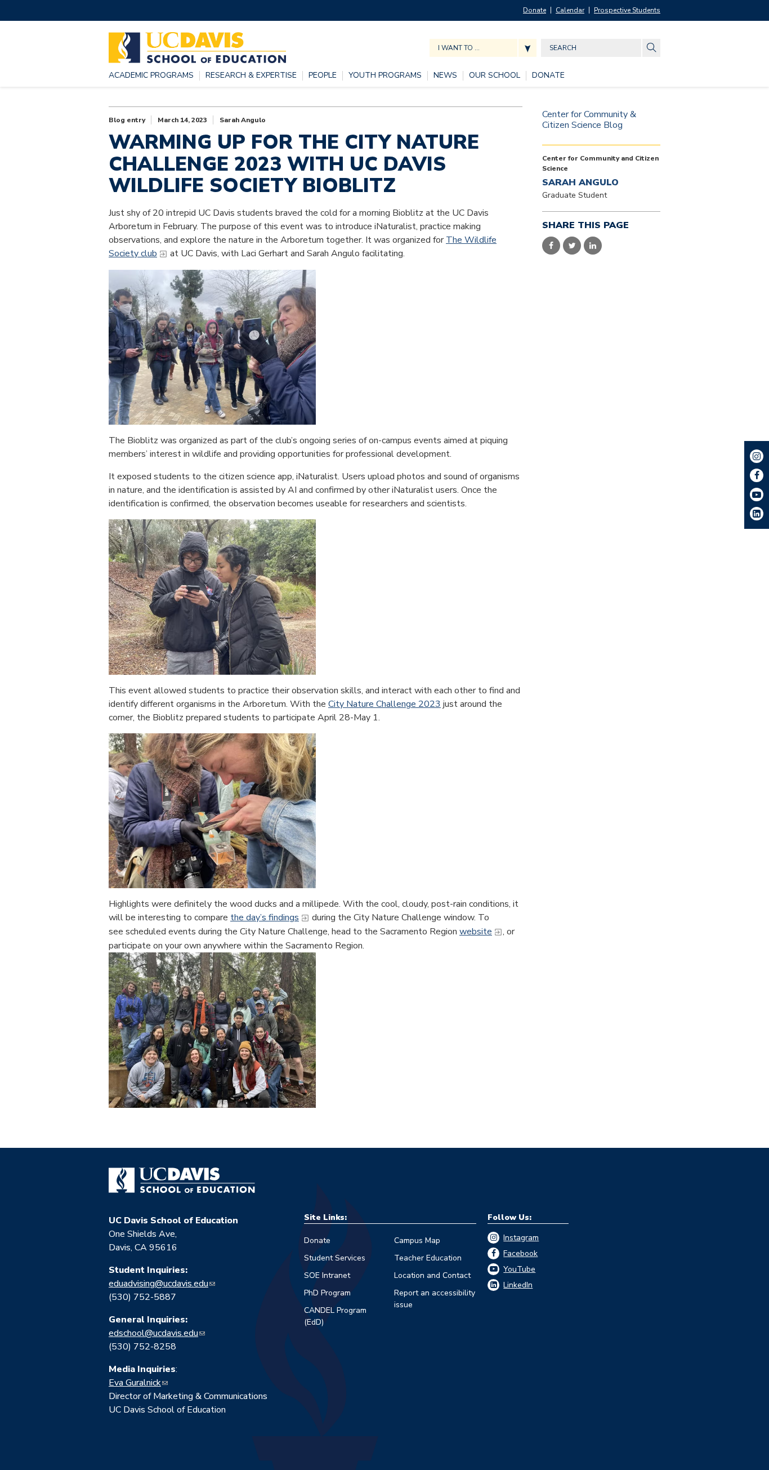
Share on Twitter (572, 246)
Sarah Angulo (243, 119)
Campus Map (417, 1240)
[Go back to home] (182, 1180)
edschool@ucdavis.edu (153, 1333)
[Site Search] (651, 48)
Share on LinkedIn (593, 246)
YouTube (519, 1269)
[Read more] (212, 347)
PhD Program (327, 1293)
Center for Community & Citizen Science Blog (589, 119)
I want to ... (459, 47)
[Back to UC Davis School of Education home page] (197, 45)
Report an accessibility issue (434, 1299)
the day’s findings (264, 917)
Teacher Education (428, 1258)
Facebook (520, 1253)
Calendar (570, 10)
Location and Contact (432, 1275)
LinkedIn (518, 1285)
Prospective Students (627, 10)
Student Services (334, 1258)
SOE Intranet (327, 1275)
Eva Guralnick (135, 1383)
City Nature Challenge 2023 (384, 704)
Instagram (521, 1237)
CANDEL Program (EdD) (335, 1316)
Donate (534, 10)
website (475, 931)
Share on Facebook (551, 246)
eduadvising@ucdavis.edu (158, 1283)
